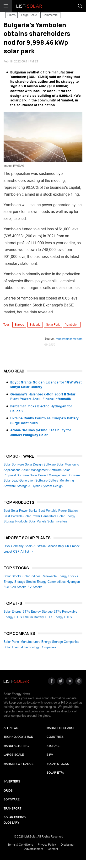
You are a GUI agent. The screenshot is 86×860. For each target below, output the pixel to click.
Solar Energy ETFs (17, 611)
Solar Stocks (13, 576)
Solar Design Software (40, 464)
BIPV (50, 754)
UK (67, 546)
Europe (19, 324)
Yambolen (71, 324)
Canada (52, 546)
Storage (53, 746)
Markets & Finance (18, 764)
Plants (11, 15)
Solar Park (53, 324)
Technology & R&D (18, 736)
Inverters (12, 781)
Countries (55, 736)
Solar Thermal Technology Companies (30, 647)
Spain (28, 546)
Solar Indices (31, 576)
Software (12, 799)
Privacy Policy (47, 844)
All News (11, 728)
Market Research (61, 728)
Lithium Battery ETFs (38, 617)
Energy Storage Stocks (20, 581)
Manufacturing (16, 746)
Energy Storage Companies (60, 642)
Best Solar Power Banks (21, 510)
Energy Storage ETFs (46, 611)
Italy (61, 546)
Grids (8, 790)
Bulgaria (35, 324)
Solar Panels (37, 521)
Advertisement (33, 849)
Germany (17, 546)
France (75, 546)
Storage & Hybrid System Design (40, 486)
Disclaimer (68, 844)
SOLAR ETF (55, 772)
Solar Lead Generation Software (26, 480)
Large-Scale (29, 15)
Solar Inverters (57, 521)
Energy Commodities (51, 581)
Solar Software (14, 464)
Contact (53, 849)
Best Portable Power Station (58, 510)
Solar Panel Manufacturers (22, 642)
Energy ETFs (63, 617)
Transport (12, 808)
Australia (39, 546)
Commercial (50, 15)
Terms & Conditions (20, 844)
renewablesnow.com (69, 339)
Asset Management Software (42, 470)
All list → (27, 551)
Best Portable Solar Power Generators (30, 516)
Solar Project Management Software (55, 475)
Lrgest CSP (12, 551)
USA (7, 546)
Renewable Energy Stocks (60, 576)
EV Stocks (35, 587)
